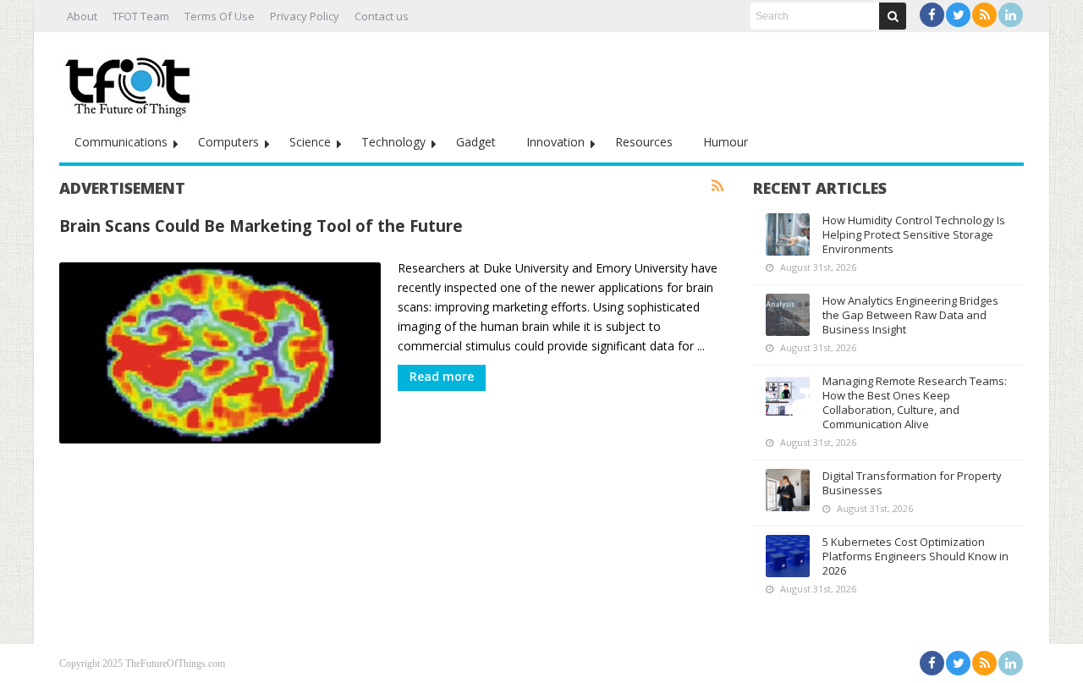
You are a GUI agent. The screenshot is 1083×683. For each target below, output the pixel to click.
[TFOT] (131, 81)
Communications (121, 142)
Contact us (382, 16)
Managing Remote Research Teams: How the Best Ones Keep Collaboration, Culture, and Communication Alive (914, 402)
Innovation (555, 142)
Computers (228, 142)
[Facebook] (932, 15)
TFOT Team (141, 16)
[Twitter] (958, 15)
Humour (725, 142)
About (82, 16)
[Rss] (984, 15)
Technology (393, 142)
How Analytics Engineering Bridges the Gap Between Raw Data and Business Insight (910, 315)
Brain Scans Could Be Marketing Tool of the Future (261, 225)
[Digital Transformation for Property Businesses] (788, 490)
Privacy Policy (304, 16)
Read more (442, 376)
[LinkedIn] (1011, 15)
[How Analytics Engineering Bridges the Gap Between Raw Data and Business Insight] (788, 315)
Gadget (476, 142)
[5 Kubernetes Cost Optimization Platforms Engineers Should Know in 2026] (788, 556)
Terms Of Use (219, 16)
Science (310, 142)
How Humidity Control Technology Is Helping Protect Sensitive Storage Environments (913, 234)
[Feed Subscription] (717, 186)
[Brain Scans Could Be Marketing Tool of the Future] (220, 352)
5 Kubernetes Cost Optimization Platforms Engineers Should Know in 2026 (915, 556)
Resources (644, 142)
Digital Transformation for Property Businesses (912, 483)
